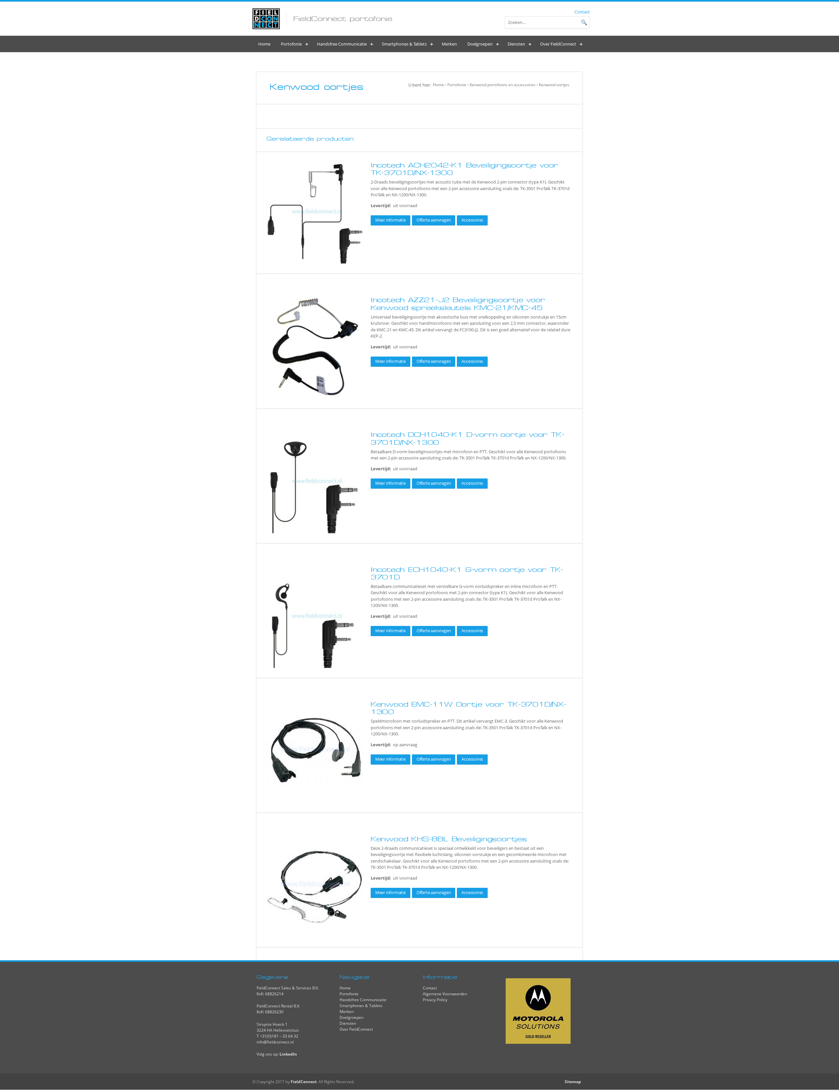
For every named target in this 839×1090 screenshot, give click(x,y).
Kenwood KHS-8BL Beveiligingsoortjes (449, 839)
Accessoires (472, 220)
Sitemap (573, 1081)
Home (438, 85)
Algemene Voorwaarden (445, 994)
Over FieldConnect (356, 1029)
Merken (347, 1011)
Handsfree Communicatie (363, 999)
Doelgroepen (351, 1017)
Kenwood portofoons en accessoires (503, 85)
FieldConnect (304, 1081)
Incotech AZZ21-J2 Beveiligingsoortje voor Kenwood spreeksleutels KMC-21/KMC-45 (458, 303)
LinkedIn (288, 1054)
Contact (582, 12)
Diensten (348, 1023)
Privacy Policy (435, 999)
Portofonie (456, 85)
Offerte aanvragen (434, 220)
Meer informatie (390, 220)
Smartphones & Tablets (361, 1005)
